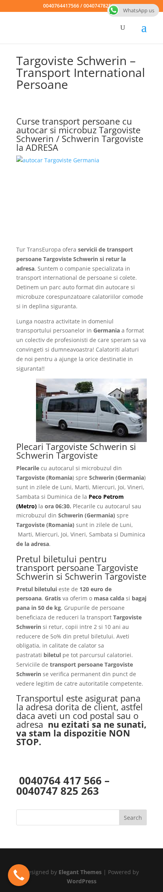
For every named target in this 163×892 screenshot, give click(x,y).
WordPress (82, 881)
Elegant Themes (80, 872)
